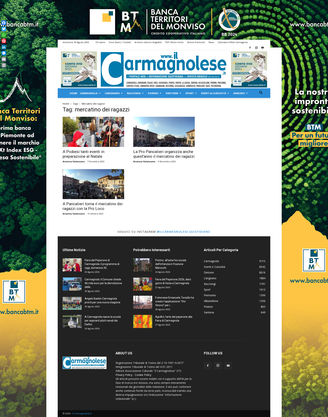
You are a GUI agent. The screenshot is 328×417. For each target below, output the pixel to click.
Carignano (112, 93)
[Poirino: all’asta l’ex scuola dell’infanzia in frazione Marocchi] (142, 264)
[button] (260, 93)
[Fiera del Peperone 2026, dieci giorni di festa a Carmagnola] (142, 284)
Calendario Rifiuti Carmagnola (233, 42)
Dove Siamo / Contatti (120, 42)
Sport (189, 93)
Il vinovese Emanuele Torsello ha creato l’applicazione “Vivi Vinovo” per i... (174, 301)
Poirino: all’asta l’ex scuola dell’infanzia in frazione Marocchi (170, 264)
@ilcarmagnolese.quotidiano (184, 231)
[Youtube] (262, 47)
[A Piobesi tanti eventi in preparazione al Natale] (93, 132)
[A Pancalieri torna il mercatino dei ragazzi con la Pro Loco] (93, 184)
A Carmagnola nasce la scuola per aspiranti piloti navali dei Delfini (103, 320)
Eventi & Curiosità (213, 93)
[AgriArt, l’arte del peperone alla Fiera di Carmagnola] (142, 321)
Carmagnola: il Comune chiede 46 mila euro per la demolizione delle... (103, 283)
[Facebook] (250, 47)
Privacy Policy (124, 375)
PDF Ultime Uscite (174, 42)
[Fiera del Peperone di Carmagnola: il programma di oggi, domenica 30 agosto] (72, 264)
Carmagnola (89, 93)
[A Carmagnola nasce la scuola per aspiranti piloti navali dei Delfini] (72, 321)
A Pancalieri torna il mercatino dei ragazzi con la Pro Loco (93, 206)
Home (73, 93)
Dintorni (172, 93)
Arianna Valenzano (74, 161)
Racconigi (134, 93)
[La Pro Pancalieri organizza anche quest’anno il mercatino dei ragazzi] (164, 132)
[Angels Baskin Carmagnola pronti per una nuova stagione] (72, 303)
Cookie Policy (143, 375)
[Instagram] (256, 47)
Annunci (239, 93)
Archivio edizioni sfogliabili (148, 42)
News (211, 42)
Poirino (153, 93)
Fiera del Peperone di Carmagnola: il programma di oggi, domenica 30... (102, 264)
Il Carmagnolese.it (82, 413)
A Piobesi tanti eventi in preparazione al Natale (83, 154)
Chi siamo (100, 42)
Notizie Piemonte (196, 42)
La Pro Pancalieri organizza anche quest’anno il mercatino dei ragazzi (164, 154)
